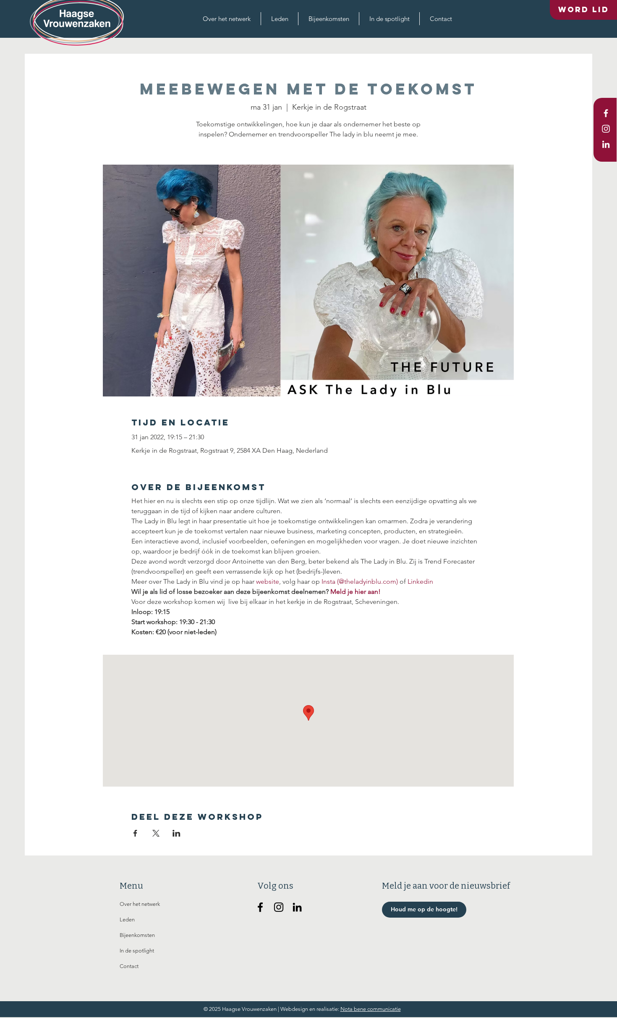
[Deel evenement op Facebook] (135, 833)
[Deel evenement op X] (156, 833)
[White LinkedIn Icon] (606, 144)
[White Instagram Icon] (606, 128)
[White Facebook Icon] (606, 113)
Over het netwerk (140, 904)
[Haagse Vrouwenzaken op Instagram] (278, 907)
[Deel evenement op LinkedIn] (176, 833)
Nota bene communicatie (370, 1009)
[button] (227, 18)
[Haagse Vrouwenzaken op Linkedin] (297, 907)
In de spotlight (137, 950)
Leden (127, 919)
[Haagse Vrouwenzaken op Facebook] (260, 907)
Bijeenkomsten (137, 935)
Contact (129, 966)
